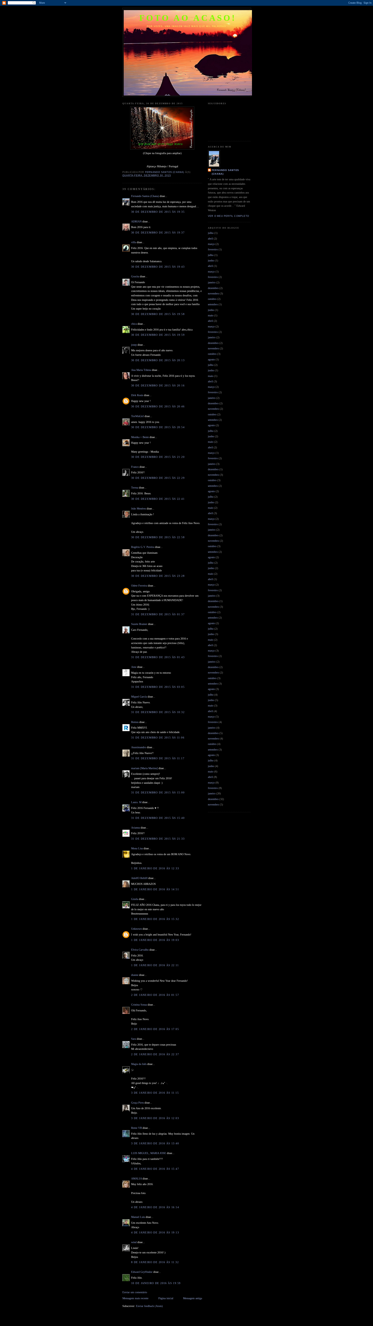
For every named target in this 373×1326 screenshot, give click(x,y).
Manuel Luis (138, 1216)
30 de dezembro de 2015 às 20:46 (158, 406)
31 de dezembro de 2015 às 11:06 (157, 737)
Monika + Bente (140, 437)
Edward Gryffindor (142, 1271)
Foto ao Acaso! (187, 18)
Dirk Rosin (137, 395)
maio (210, 315)
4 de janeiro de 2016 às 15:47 (155, 1168)
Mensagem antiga (192, 1298)
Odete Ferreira (139, 585)
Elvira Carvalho (140, 949)
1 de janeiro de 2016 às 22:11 (155, 965)
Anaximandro (138, 747)
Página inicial (165, 1298)
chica (134, 323)
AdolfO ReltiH (139, 878)
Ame (133, 666)
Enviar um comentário (134, 1292)
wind (134, 1242)
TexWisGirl (137, 416)
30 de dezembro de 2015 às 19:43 (158, 266)
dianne (134, 974)
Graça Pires (137, 1102)
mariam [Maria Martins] (144, 768)
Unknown (136, 928)
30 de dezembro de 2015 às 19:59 (158, 334)
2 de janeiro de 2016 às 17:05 (155, 1029)
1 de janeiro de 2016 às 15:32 (155, 919)
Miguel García (139, 696)
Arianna (135, 827)
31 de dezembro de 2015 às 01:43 (158, 657)
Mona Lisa (137, 848)
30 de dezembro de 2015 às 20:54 (158, 427)
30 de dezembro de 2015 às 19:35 (158, 211)
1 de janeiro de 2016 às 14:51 (155, 889)
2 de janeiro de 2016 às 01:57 (155, 994)
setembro (213, 304)
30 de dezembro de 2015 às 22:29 (158, 477)
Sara (133, 1038)
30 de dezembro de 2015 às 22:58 (158, 537)
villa (133, 242)
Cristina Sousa (139, 1004)
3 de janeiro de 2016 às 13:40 (155, 1143)
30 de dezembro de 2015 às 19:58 (158, 314)
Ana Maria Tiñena (141, 369)
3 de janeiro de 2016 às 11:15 (155, 1092)
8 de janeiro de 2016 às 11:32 (155, 1262)
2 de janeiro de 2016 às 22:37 (155, 1054)
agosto (211, 359)
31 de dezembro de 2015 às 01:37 (158, 614)
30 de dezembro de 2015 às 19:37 (158, 232)
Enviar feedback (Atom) (149, 1306)
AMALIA (136, 1178)
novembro (213, 293)
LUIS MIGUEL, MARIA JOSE (148, 1153)
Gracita (135, 276)
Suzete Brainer (139, 624)
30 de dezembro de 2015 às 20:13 (158, 360)
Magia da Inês (138, 1064)
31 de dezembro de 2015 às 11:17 (157, 758)
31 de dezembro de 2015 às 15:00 (158, 792)
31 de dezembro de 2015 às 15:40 (158, 817)
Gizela (134, 899)
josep (134, 344)
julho (211, 232)
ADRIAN (136, 221)
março (211, 244)
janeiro (211, 282)
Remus (135, 722)
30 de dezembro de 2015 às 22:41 (158, 498)
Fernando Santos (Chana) (145, 196)
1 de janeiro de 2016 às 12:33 (155, 868)
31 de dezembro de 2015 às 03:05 (158, 686)
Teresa (134, 487)
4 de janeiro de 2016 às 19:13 (155, 1232)
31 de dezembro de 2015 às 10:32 (158, 712)
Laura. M (136, 802)
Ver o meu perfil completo (228, 216)
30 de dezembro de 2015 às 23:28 (158, 575)
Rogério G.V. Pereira (142, 546)
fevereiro (213, 249)
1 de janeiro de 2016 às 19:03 (155, 940)
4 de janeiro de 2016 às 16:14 (155, 1207)
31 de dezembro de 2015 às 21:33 (158, 838)
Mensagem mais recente (135, 1298)
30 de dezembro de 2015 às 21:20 (158, 456)
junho (211, 260)
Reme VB (136, 1127)
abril (210, 238)
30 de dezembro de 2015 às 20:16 (158, 385)
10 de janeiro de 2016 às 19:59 (156, 1283)
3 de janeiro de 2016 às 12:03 (155, 1118)
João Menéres (138, 508)
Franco (135, 466)
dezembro (213, 288)
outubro (212, 298)
